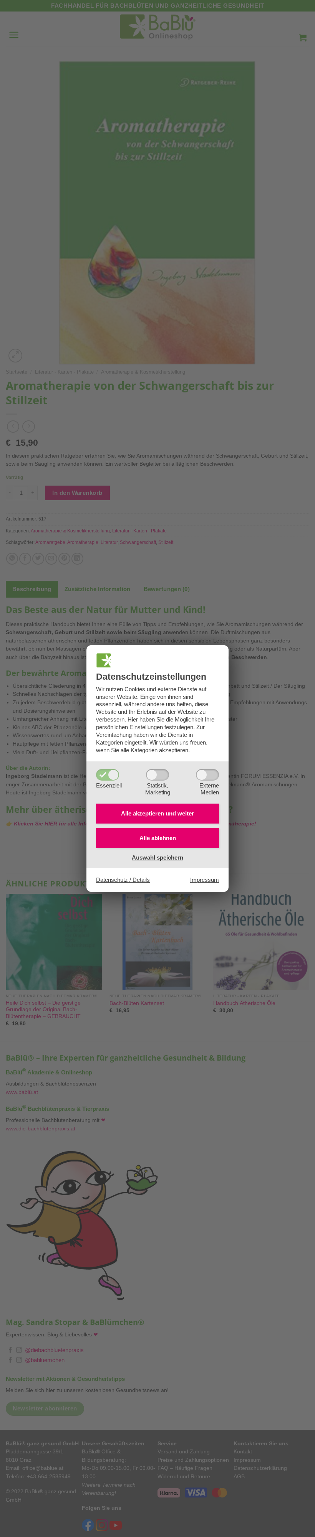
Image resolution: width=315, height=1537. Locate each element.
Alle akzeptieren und (157, 813)
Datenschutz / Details (123, 879)
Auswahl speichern (157, 857)
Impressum (204, 879)
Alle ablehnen (157, 838)
